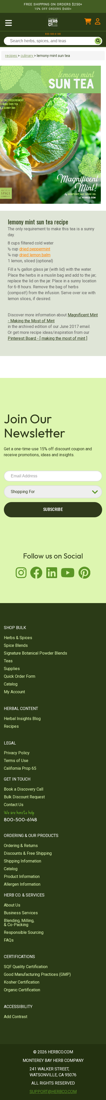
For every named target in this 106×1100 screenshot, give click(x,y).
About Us (12, 905)
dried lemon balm (34, 254)
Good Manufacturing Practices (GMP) (37, 974)
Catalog (10, 684)
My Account (14, 691)
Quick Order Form (19, 676)
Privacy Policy (17, 752)
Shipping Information (22, 861)
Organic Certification (22, 989)
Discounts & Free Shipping (28, 853)
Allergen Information (22, 884)
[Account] (98, 23)
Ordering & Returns (21, 845)
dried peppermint (34, 249)
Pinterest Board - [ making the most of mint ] (47, 338)
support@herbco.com (53, 1091)
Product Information (22, 876)
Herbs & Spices (18, 637)
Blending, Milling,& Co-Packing (19, 922)
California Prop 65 (20, 768)
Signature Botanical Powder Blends (35, 653)
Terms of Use (16, 760)
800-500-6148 (53, 34)
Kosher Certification (21, 982)
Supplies (12, 668)
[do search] (98, 41)
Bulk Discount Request (24, 796)
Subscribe (53, 509)
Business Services (21, 912)
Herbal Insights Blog (22, 718)
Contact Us (13, 804)
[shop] (20, 22)
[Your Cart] (88, 23)
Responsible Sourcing (23, 932)
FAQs (9, 940)
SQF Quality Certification (26, 966)
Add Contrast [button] (15, 1016)
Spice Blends (16, 645)
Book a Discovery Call (23, 789)
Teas (8, 660)
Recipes (11, 726)
